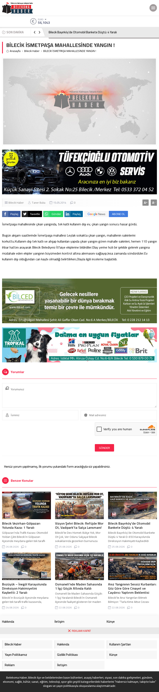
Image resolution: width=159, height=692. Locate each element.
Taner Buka (38, 202)
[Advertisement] (79, 663)
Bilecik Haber (32, 51)
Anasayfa (15, 51)
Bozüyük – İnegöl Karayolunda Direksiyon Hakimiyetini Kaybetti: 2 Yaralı (24, 588)
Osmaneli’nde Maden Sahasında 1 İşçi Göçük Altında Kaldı (78, 586)
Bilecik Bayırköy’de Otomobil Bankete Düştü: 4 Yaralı (83, 32)
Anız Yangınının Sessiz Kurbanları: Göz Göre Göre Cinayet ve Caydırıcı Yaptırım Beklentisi (132, 588)
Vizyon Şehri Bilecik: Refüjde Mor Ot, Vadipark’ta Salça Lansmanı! (79, 525)
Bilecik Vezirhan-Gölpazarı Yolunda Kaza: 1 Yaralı (21, 525)
